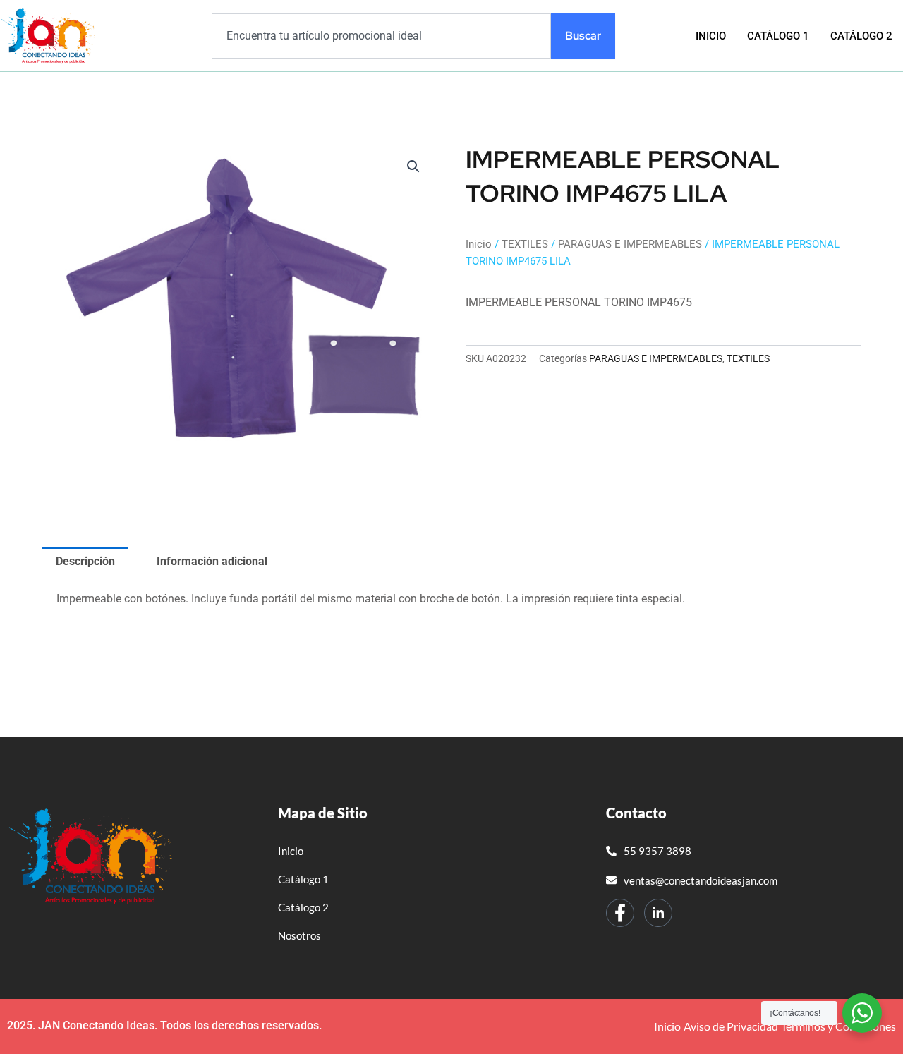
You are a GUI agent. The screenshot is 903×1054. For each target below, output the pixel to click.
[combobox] (381, 36)
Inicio (711, 36)
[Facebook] (620, 913)
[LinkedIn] (658, 913)
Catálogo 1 (778, 36)
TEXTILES (525, 244)
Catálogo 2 (861, 36)
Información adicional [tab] (212, 561)
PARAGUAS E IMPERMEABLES (630, 244)
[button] (413, 166)
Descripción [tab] (85, 561)
